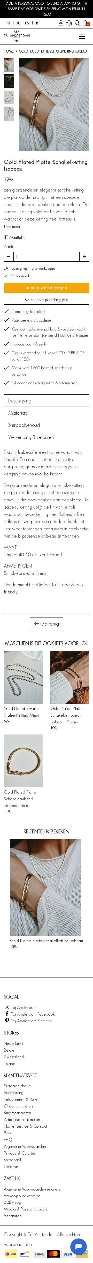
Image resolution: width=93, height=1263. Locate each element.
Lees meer (12, 226)
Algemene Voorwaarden (25, 1146)
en (27, 23)
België (9, 1049)
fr (36, 23)
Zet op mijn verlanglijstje (48, 299)
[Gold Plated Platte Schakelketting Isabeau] (46, 887)
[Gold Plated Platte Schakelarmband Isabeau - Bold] (23, 761)
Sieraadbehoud (17, 1085)
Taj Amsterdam (23, 1007)
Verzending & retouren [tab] (31, 437)
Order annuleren (18, 1105)
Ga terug (49, 624)
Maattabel (17, 237)
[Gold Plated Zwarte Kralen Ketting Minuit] (23, 677)
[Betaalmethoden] (11, 1254)
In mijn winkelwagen (46, 287)
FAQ (8, 1139)
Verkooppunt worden (22, 1195)
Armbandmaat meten (22, 1119)
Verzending (14, 1092)
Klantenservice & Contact (25, 1126)
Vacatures (12, 1215)
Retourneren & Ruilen (22, 1099)
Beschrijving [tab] (19, 400)
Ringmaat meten (17, 1112)
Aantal (9, 246)
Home (8, 51)
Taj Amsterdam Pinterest (31, 1020)
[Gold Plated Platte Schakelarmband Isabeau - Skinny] (69, 677)
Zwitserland (14, 1056)
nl (8, 23)
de (18, 23)
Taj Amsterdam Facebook (32, 1013)
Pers (7, 1132)
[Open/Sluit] (82, 36)
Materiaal (12, 1159)
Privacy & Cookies (20, 1152)
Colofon (11, 1166)
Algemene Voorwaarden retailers (32, 1188)
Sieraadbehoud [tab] (24, 425)
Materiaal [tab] (18, 413)
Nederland (13, 1043)
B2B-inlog (12, 1202)
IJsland (10, 1063)
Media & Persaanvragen (25, 1208)
